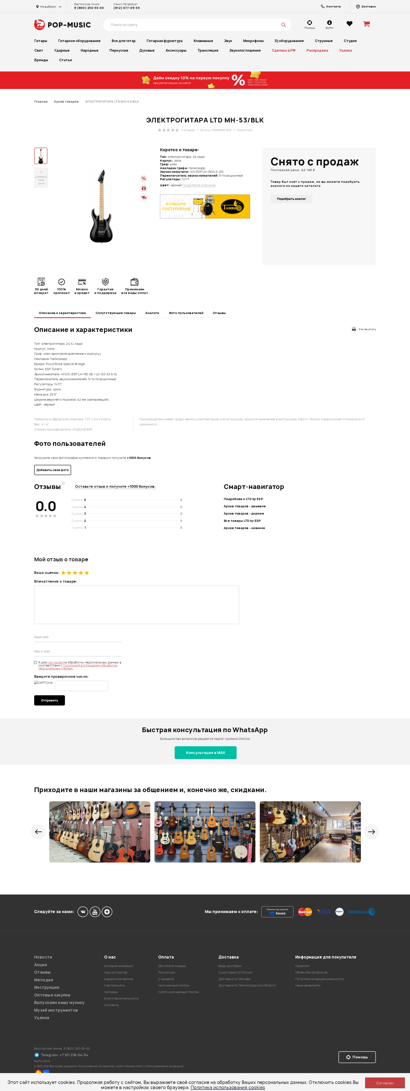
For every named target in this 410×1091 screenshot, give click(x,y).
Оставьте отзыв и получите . (115, 486)
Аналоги (152, 313)
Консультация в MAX (205, 752)
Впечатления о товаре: (55, 581)
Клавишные (203, 41)
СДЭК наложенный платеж (178, 992)
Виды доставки (229, 966)
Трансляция (208, 50)
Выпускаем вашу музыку (59, 1002)
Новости (43, 957)
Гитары (40, 41)
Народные (89, 50)
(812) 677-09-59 (126, 8)
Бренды (41, 60)
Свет (38, 50)
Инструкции (46, 987)
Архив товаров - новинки (244, 528)
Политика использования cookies (228, 1087)
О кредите (166, 979)
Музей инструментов (56, 1010)
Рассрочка (166, 972)
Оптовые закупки (52, 995)
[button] (38, 831)
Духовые (147, 50)
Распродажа (317, 50)
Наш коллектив (115, 972)
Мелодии (43, 980)
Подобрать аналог (291, 199)
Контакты (111, 1005)
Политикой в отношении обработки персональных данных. (77, 666)
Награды (111, 992)
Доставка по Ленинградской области (247, 985)
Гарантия (302, 966)
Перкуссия (119, 50)
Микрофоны (253, 41)
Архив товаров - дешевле (245, 506)
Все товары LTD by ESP (242, 521)
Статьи (65, 60)
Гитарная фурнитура (165, 41)
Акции (40, 964)
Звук (228, 41)
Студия (350, 41)
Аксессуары (176, 50)
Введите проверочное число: (61, 676)
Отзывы (219, 313)
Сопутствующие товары (116, 313)
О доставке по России (235, 972)
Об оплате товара (172, 966)
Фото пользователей (186, 313)
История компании (118, 966)
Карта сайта (42, 1061)
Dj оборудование (289, 41)
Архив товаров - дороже (244, 513)
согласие (55, 662)
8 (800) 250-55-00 (89, 8)
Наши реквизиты (308, 985)
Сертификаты (114, 985)
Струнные (324, 41)
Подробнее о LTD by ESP (243, 499)
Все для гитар (124, 41)
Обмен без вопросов (311, 972)
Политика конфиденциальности (319, 979)
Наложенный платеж (173, 985)
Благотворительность (121, 998)
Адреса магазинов (118, 979)
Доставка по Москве (234, 979)
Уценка (345, 50)
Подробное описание (199, 185)
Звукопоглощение (245, 50)
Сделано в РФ (284, 50)
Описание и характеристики (62, 313)
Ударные (62, 50)
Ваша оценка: (46, 572)
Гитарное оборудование (79, 41)
